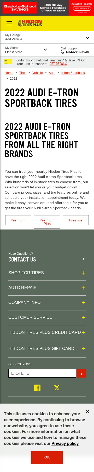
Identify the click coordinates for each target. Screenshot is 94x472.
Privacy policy (65, 444)
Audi (52, 73)
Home (9, 73)
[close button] (87, 411)
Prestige (76, 220)
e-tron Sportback (73, 73)
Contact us (22, 259)
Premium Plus (47, 222)
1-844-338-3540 (77, 52)
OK (47, 458)
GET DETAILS (58, 64)
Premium (18, 220)
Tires (22, 73)
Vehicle (37, 73)
